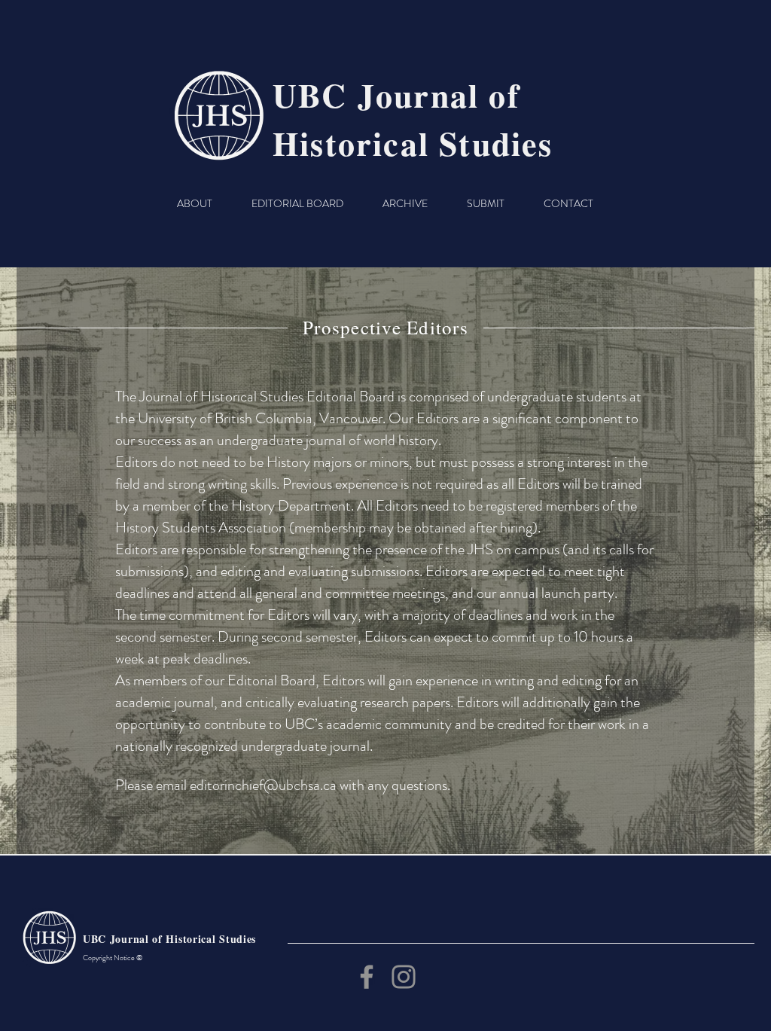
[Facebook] (366, 977)
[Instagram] (403, 977)
